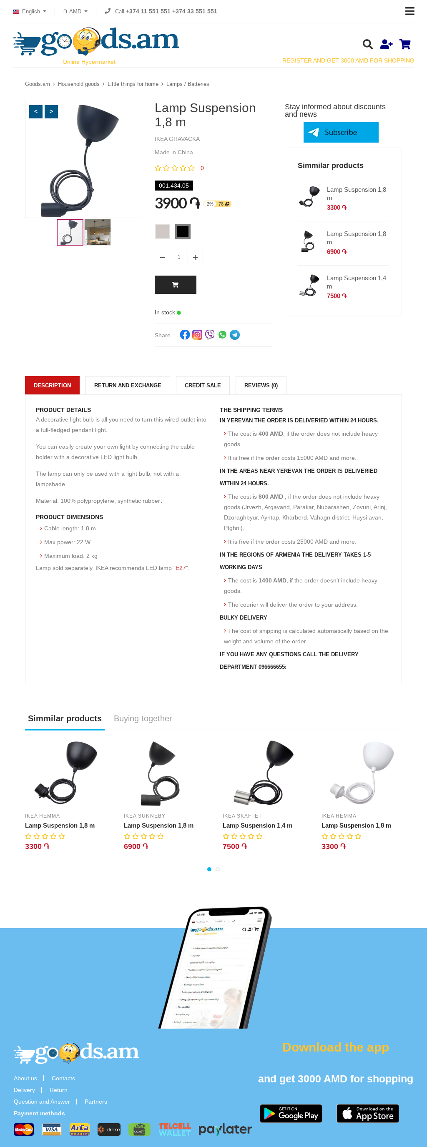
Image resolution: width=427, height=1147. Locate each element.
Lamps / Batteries (187, 84)
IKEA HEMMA (42, 816)
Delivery (24, 1090)
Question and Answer (42, 1101)
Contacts (63, 1078)
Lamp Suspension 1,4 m (356, 282)
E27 (181, 568)
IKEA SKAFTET (242, 816)
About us (25, 1078)
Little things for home (133, 84)
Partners (96, 1101)
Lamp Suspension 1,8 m (356, 193)
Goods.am (37, 84)
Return (59, 1090)
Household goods (79, 84)
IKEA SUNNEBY (145, 816)
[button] (36, 111)
